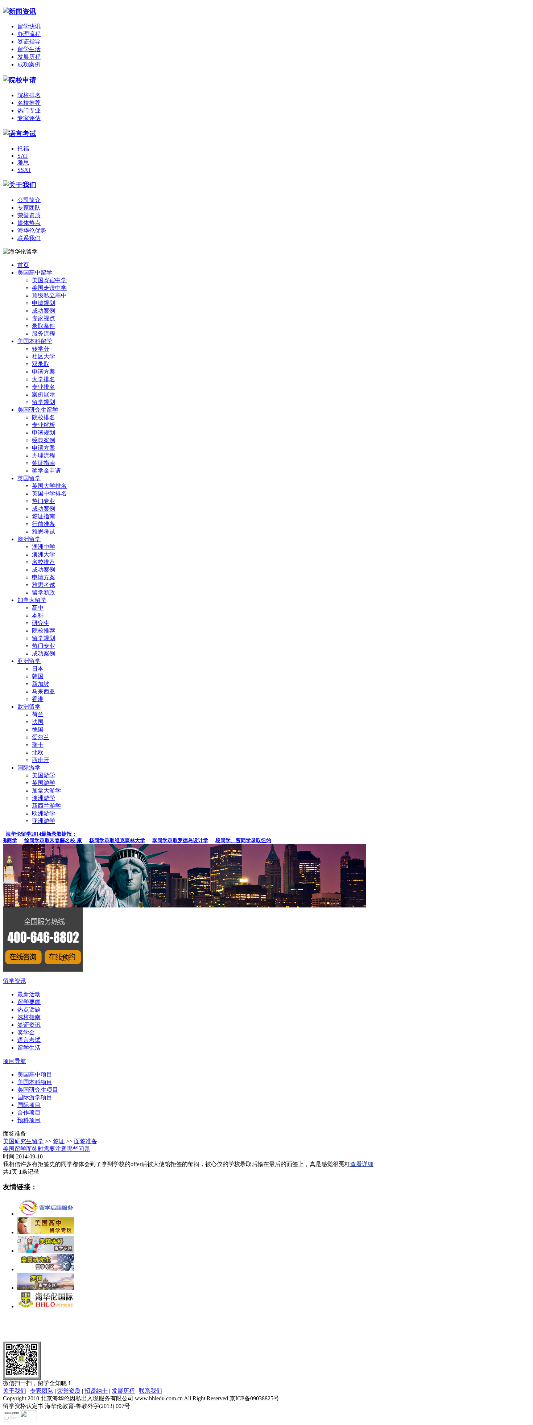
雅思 (23, 163)
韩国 (38, 676)
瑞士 (38, 745)
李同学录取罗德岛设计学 (172, 840)
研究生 (40, 623)
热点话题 (29, 1009)
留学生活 (29, 49)
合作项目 (29, 1112)
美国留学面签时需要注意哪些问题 (46, 1149)
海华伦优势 (31, 230)
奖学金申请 (46, 471)
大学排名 (43, 379)
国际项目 (29, 1105)
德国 (38, 729)
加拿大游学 (46, 790)
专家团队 (29, 208)
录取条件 (43, 326)
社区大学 (43, 356)
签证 (59, 1141)
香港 (38, 699)
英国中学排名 (49, 493)
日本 (38, 669)
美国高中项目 (34, 1074)
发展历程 (29, 57)
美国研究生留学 (37, 410)
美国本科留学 (34, 341)
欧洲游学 (43, 813)
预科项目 (29, 1120)
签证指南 (43, 463)
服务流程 (43, 333)
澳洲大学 (43, 554)
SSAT (24, 170)
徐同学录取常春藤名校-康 (45, 840)
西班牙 (40, 760)
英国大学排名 (49, 486)
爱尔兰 (40, 737)
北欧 (38, 752)
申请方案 (43, 371)
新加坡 (40, 684)
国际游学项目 (34, 1097)
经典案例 (43, 440)
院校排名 (29, 95)
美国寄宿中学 (49, 280)
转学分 (40, 349)
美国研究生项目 (37, 1090)
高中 (38, 608)
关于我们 (14, 1391)
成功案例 (29, 64)
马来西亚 (43, 691)
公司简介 (29, 200)
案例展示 (43, 394)
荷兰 (38, 714)
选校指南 (29, 1017)
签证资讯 (29, 1025)
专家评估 (29, 118)
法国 (38, 722)
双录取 (40, 364)
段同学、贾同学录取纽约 (235, 840)
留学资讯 (14, 981)
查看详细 (361, 1164)
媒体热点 (29, 223)
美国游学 (43, 775)
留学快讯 (29, 26)
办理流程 (29, 34)
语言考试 (29, 1040)
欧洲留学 (29, 707)
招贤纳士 (96, 1391)
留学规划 (43, 402)
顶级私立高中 (49, 295)
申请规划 (43, 303)
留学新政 (43, 592)
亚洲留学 (29, 661)
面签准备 (85, 1141)
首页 (23, 265)
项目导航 (14, 1061)
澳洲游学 (43, 798)
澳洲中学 (43, 547)
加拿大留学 (31, 600)
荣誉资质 (29, 215)
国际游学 (29, 768)
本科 (38, 615)
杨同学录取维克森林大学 (109, 840)
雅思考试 (43, 531)
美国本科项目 (34, 1082)
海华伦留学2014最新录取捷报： (41, 834)
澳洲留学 (29, 539)
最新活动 (29, 994)
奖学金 (26, 1032)
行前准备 (43, 524)
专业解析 (43, 425)
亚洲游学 (43, 821)
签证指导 (29, 41)
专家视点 (43, 318)
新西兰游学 (46, 806)
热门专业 (29, 110)
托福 (23, 148)
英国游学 (43, 783)
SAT (22, 156)
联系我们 (29, 238)
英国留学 (29, 478)
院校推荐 (43, 630)
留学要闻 (29, 1002)
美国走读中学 (49, 288)
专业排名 (43, 387)
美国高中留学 (34, 272)
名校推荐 (29, 103)
